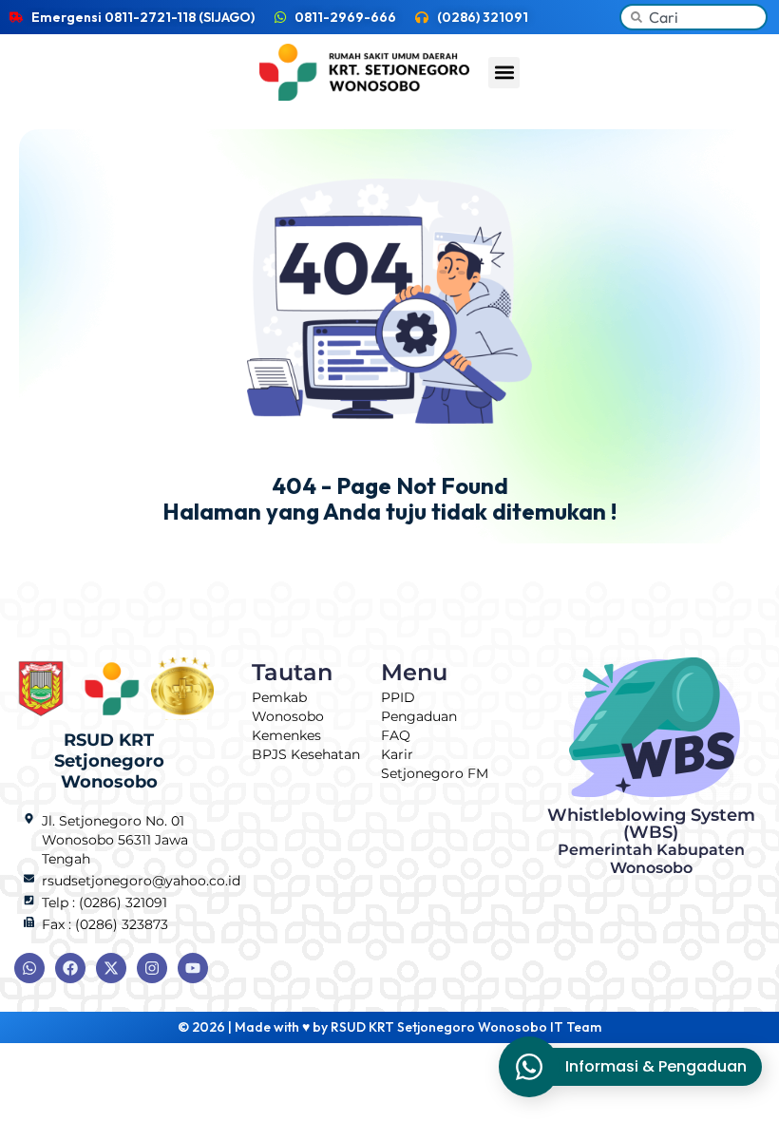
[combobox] (693, 17)
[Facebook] (70, 968)
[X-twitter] (111, 968)
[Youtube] (193, 968)
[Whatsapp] (29, 968)
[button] (504, 72)
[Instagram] (152, 968)
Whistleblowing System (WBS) (651, 841)
